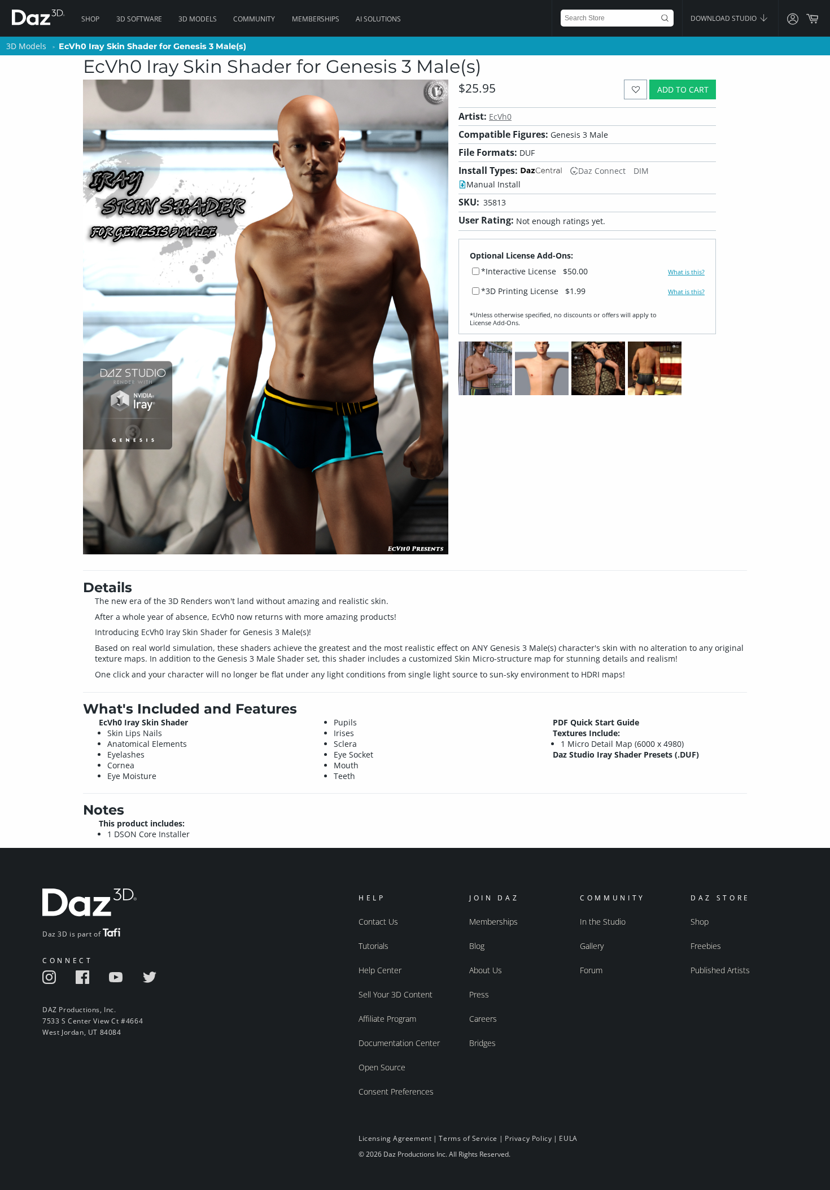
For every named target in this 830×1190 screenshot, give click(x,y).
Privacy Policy (528, 1138)
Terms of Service (468, 1138)
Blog (476, 945)
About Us (485, 970)
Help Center (380, 970)
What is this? (686, 272)
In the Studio (603, 921)
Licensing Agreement (395, 1138)
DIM (641, 170)
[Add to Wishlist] (635, 89)
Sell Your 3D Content (396, 994)
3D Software (139, 19)
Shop (90, 19)
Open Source (382, 1067)
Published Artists (720, 970)
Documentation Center (399, 1043)
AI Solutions (378, 19)
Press (479, 994)
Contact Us (378, 921)
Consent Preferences (396, 1091)
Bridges (482, 1043)
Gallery (592, 945)
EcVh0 (500, 116)
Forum (591, 970)
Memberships (315, 19)
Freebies (706, 945)
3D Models (197, 19)
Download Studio (724, 18)
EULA (568, 1138)
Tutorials (373, 945)
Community (254, 19)
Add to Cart (683, 89)
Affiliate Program (387, 1018)
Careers (483, 1018)
